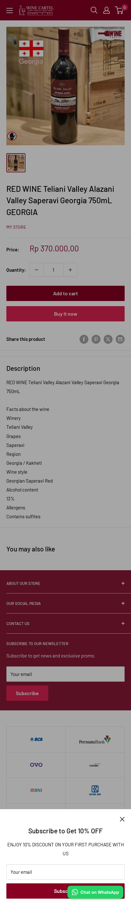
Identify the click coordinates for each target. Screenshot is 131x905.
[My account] (106, 10)
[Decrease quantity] (36, 270)
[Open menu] (9, 10)
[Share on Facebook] (83, 339)
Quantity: (16, 270)
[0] (119, 10)
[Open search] (94, 10)
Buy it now (65, 314)
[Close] (122, 818)
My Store (16, 227)
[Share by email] (120, 339)
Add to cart (65, 293)
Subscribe (65, 891)
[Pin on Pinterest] (96, 339)
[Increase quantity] (70, 270)
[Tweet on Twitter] (108, 339)
